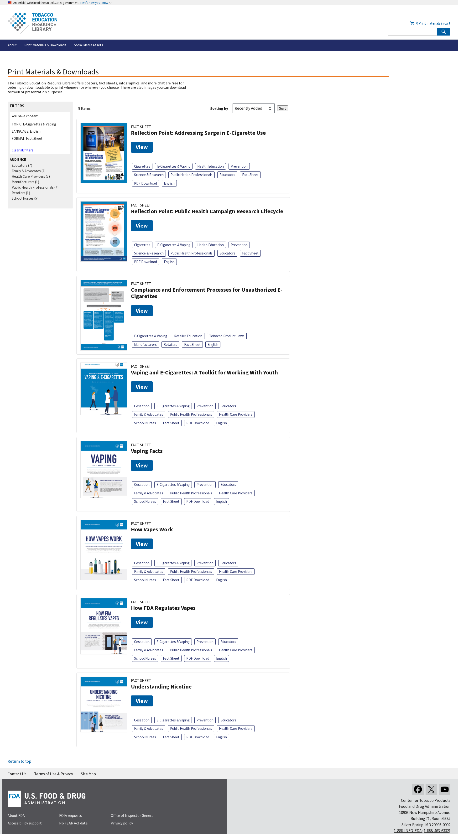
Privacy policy (122, 823)
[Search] (443, 32)
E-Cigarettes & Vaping (173, 166)
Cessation (142, 406)
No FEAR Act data (73, 823)
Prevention (239, 166)
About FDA (16, 815)
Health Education (210, 166)
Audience (18, 159)
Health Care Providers (28, 176)
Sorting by (219, 108)
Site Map (88, 774)
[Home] (32, 23)
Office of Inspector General (133, 815)
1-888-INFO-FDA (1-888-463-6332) (422, 830)
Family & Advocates (26, 171)
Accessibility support (25, 823)
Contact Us (17, 774)
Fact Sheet (250, 174)
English (169, 183)
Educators (19, 165)
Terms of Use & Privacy (53, 774)
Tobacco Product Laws (227, 336)
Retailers (18, 193)
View (142, 147)
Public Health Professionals (33, 187)
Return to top (19, 761)
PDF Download (145, 183)
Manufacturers (23, 182)
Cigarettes (142, 166)
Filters (17, 106)
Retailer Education (188, 336)
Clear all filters (22, 150)
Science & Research (149, 174)
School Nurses (23, 198)
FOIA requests (70, 815)
